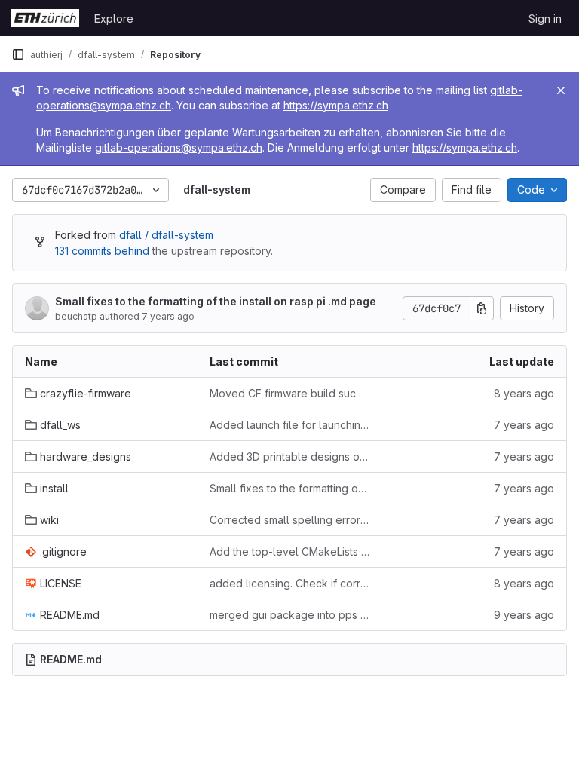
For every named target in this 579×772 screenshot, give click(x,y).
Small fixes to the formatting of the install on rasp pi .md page (215, 301)
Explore (113, 18)
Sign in (545, 18)
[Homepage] (45, 18)
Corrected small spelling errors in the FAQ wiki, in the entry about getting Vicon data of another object (290, 519)
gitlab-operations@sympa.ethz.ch (178, 147)
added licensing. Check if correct (290, 583)
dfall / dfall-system (166, 234)
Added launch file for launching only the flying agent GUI (290, 424)
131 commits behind (102, 250)
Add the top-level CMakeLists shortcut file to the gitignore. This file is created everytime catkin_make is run (290, 551)
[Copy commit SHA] (482, 308)
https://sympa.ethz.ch (335, 105)
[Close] (561, 90)
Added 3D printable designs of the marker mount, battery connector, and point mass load (290, 456)
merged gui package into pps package (290, 614)
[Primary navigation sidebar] (18, 54)
